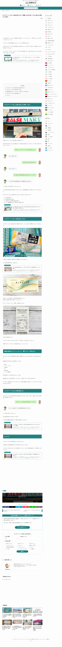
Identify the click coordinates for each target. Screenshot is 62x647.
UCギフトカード (32, 543)
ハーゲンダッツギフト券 (22, 548)
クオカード (20, 545)
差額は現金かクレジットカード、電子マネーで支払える (17, 91)
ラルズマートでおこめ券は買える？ (14, 93)
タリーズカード (50, 109)
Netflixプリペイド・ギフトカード (53, 96)
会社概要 (32, 639)
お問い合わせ (36, 639)
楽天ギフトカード (50, 89)
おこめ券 (5, 490)
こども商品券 (50, 56)
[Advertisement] (22, 27)
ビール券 (49, 47)
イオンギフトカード (51, 65)
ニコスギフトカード (9, 545)
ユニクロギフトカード (51, 67)
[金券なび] (31, 3)
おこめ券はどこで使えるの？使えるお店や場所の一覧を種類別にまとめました (26, 455)
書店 (48, 141)
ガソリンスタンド (50, 150)
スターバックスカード (51, 107)
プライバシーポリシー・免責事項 (44, 639)
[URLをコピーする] (39, 507)
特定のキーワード (24, 536)
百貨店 (49, 134)
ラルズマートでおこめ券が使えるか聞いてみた (16, 87)
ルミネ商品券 (50, 74)
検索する (22, 551)
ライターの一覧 (28, 639)
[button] (5, 507)
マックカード (50, 80)
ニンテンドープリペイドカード (52, 94)
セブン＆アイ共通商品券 (51, 69)
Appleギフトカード (50, 85)
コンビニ (49, 125)
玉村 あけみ (7, 569)
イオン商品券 (31, 548)
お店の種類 (8, 536)
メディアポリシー (22, 639)
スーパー (49, 121)
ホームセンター (50, 143)
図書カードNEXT (32, 545)
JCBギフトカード (9, 543)
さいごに (8, 95)
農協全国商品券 (50, 58)
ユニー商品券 (50, 76)
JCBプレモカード (50, 98)
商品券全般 (49, 18)
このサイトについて (16, 639)
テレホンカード (50, 105)
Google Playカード (50, 87)
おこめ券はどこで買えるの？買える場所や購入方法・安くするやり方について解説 (26, 425)
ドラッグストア (50, 123)
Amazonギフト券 (50, 60)
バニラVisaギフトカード (51, 103)
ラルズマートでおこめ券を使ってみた (14, 89)
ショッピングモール (51, 132)
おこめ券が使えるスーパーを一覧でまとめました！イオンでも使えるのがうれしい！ (26, 58)
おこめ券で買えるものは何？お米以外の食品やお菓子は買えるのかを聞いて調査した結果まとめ (26, 207)
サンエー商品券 (50, 78)
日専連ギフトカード (51, 29)
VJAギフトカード (21, 543)
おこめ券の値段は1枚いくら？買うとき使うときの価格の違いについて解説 (26, 268)
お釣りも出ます (12, 168)
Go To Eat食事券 (50, 114)
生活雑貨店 (49, 130)
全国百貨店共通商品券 (51, 40)
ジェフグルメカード (51, 45)
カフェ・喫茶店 (50, 136)
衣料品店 (49, 145)
